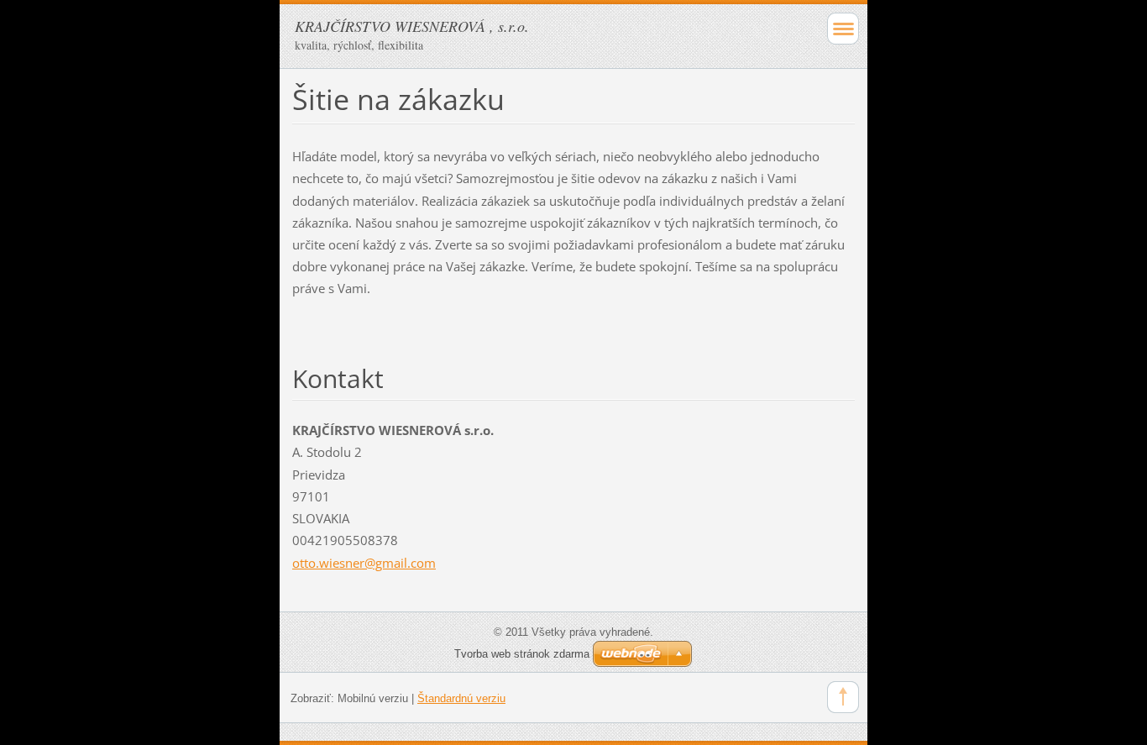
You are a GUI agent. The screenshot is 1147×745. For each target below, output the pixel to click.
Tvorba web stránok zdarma (521, 654)
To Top (843, 697)
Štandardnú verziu (461, 698)
